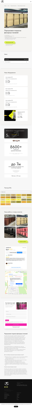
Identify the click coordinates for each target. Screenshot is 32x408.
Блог (17, 398)
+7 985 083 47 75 (18, 383)
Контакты (18, 399)
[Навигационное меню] (30, 1)
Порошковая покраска (13, 5)
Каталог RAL (18, 397)
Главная (5, 5)
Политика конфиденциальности (7, 389)
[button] (9, 42)
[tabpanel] (16, 201)
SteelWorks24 (6, 271)
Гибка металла (5, 397)
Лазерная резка (5, 396)
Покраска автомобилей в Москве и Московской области (10, 272)
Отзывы (17, 396)
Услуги (8, 5)
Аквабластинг (5, 398)
